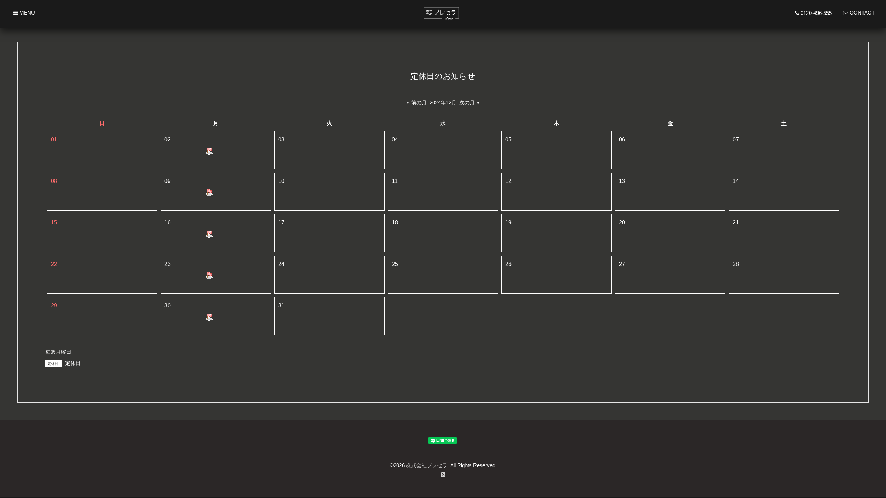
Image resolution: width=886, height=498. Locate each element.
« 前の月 (417, 102)
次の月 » (469, 102)
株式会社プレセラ (426, 465)
